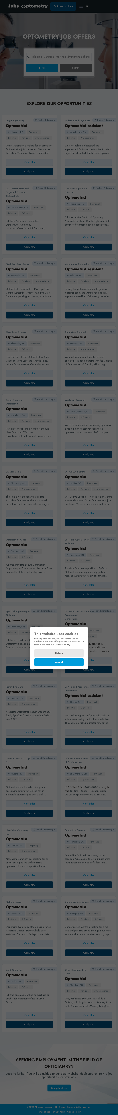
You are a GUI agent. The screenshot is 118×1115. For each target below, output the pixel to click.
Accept (59, 662)
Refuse (59, 653)
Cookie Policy (62, 644)
